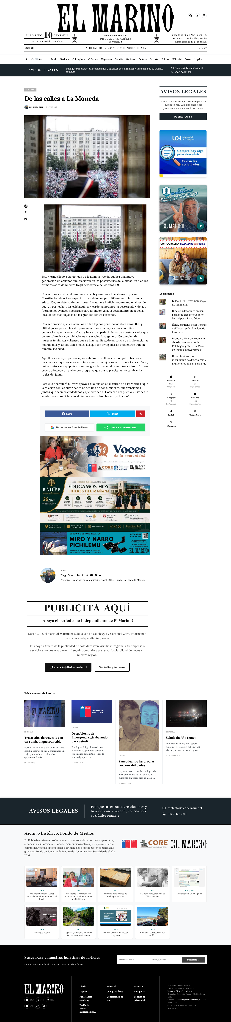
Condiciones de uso (115, 998)
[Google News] (44, 1006)
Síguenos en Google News (72, 427)
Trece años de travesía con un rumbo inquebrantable (43, 739)
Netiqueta (139, 991)
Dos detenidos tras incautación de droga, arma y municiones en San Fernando (189, 359)
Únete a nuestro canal (123, 427)
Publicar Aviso (183, 116)
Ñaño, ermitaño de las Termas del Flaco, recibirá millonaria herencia (189, 328)
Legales (83, 991)
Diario (83, 986)
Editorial (30, 90)
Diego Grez (66, 575)
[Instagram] (204, 16)
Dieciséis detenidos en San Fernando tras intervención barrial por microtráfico (188, 314)
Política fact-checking (86, 998)
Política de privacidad (139, 998)
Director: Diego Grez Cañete (180, 991)
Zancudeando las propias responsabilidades (136, 763)
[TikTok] (37, 1006)
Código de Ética (115, 991)
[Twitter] (197, 16)
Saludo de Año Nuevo (181, 738)
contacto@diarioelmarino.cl (70, 667)
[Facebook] (190, 16)
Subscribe (192, 959)
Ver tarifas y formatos (112, 667)
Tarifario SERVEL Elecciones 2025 (88, 1008)
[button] (25, 59)
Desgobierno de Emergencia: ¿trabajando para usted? (89, 737)
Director (138, 986)
